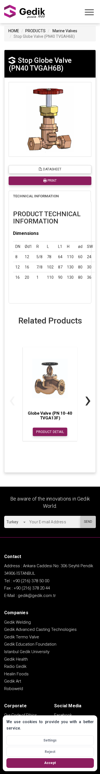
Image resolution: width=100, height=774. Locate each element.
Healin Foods (16, 673)
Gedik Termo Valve (21, 636)
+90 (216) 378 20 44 (32, 588)
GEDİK (25, 11)
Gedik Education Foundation (30, 644)
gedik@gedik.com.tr (37, 595)
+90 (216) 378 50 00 (31, 580)
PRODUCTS (35, 31)
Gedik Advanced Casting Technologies (40, 629)
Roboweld (13, 688)
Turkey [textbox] (12, 522)
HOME (13, 31)
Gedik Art (12, 681)
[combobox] (16, 522)
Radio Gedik (15, 666)
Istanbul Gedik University (26, 651)
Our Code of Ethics (20, 715)
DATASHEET (51, 169)
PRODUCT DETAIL (50, 432)
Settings (50, 740)
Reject (50, 752)
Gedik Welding (17, 622)
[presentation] (12, 399)
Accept (50, 763)
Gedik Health (16, 659)
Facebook (63, 715)
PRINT (52, 181)
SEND (88, 522)
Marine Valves (64, 31)
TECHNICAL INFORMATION (36, 196)
